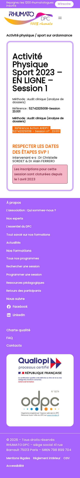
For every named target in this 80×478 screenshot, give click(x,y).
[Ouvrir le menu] (60, 18)
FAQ (9, 337)
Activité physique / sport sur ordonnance (39, 35)
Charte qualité (18, 330)
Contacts (14, 345)
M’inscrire (64, 4)
